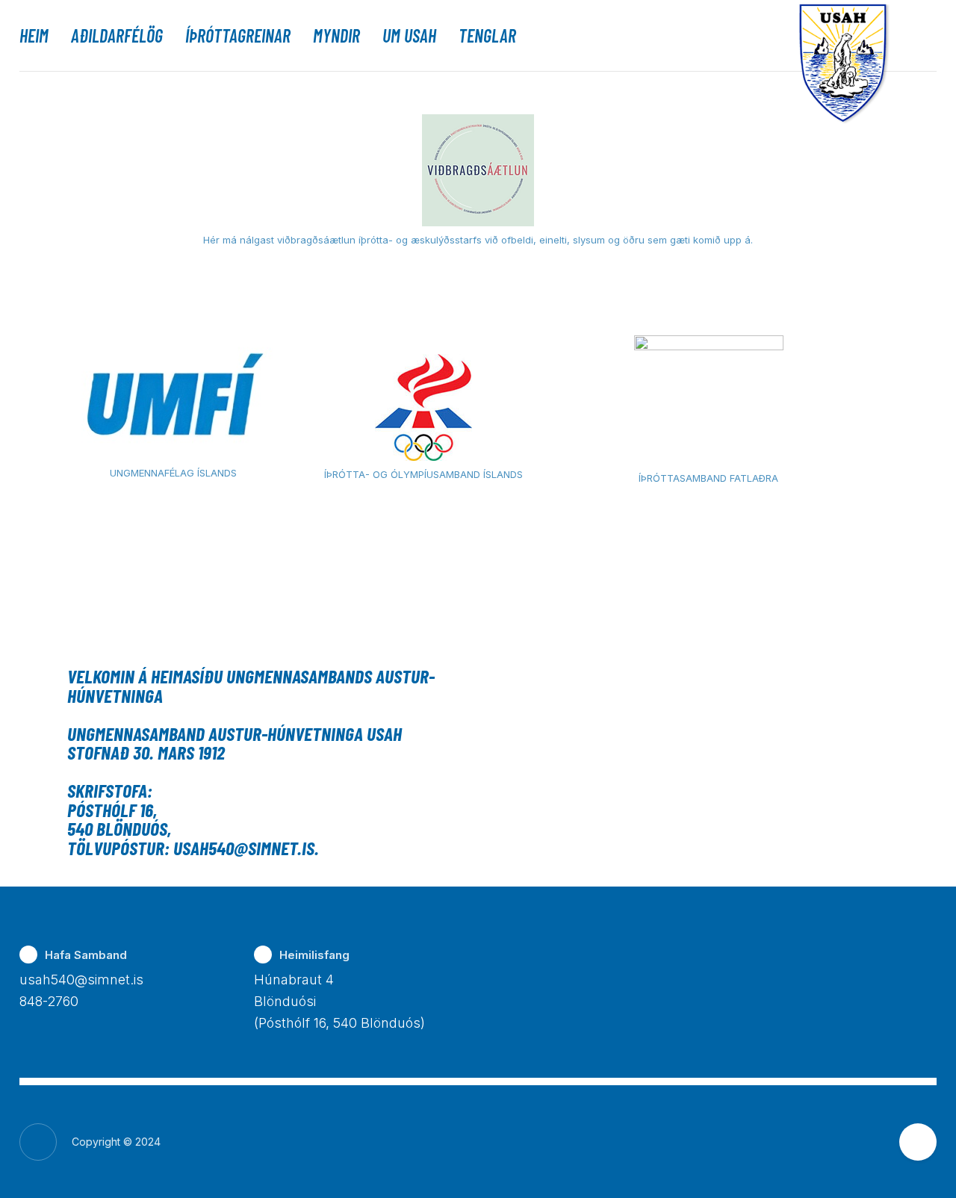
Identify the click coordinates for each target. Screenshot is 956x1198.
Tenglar (487, 36)
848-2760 (48, 1001)
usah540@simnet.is (81, 979)
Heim (34, 36)
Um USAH (409, 36)
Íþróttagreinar (238, 36)
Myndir (336, 36)
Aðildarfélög (117, 36)
